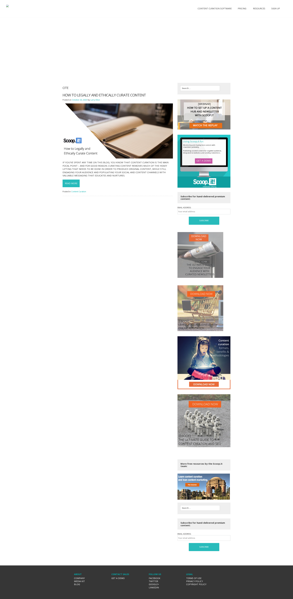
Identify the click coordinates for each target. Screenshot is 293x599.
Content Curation (78, 191)
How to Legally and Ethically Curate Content (104, 95)
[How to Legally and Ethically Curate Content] (118, 131)
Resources (258, 8)
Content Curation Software (215, 8)
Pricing (242, 8)
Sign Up (275, 8)
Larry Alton (95, 100)
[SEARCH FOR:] (200, 88)
